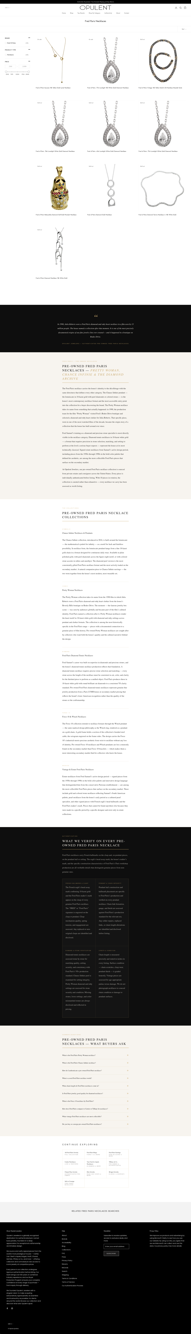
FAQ (63, 1253)
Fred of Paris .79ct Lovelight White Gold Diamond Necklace (158, 151)
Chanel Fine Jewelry (73, 1173)
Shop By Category (94, 13)
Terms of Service (68, 1282)
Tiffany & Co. (115, 1163)
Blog (63, 1246)
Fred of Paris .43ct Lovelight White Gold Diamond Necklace (106, 151)
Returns (65, 1264)
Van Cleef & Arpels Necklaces (94, 1164)
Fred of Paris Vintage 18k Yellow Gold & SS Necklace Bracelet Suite (160, 88)
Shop (71, 13)
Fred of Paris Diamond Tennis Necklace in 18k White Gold (157, 215)
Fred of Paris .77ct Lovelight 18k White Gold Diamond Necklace (108, 88)
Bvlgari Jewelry (117, 1173)
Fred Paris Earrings (115, 1154)
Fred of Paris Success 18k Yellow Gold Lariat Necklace (53, 88)
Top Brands (81, 13)
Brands (64, 1239)
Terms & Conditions (69, 1278)
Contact (126, 13)
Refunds (65, 1268)
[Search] (181, 8)
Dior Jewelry (94, 1173)
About (118, 13)
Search (64, 1271)
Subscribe (111, 1253)
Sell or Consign (69, 1183)
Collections (66, 1250)
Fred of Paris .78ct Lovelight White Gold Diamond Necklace (55, 151)
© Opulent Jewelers (13, 1329)
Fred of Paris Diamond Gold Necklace (99, 215)
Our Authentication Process (72, 1285)
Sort (183, 29)
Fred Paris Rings (93, 1153)
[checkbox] (17, 43)
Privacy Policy (67, 1260)
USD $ (7, 8)
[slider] (6, 72)
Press (64, 1257)
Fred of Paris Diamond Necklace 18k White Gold (51, 278)
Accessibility (66, 1242)
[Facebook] (7, 1308)
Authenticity (108, 13)
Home (64, 13)
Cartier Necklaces (71, 1163)
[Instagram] (12, 1308)
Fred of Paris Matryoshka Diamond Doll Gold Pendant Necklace (56, 215)
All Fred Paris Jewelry (71, 1153)
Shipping (65, 1275)
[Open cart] (185, 7)
